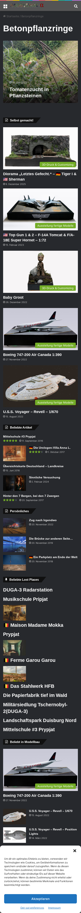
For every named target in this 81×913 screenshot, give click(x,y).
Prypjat (11, 634)
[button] (75, 851)
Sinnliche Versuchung (44, 477)
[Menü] (5, 7)
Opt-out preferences (32, 907)
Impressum (54, 907)
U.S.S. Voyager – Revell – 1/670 (30, 412)
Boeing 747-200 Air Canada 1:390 (32, 355)
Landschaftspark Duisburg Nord (39, 720)
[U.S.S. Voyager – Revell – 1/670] (14, 816)
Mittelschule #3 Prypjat (19, 436)
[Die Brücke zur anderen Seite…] (14, 544)
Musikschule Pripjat (25, 599)
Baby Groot (13, 297)
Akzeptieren (40, 899)
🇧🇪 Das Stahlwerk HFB (28, 686)
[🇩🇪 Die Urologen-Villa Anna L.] (14, 453)
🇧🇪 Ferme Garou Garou (29, 660)
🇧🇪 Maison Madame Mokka (33, 625)
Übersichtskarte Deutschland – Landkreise (33, 466)
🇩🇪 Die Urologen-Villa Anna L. (50, 447)
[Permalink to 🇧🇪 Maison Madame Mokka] (14, 619)
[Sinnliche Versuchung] (14, 483)
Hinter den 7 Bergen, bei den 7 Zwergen (31, 495)
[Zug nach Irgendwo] (14, 526)
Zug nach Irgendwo (43, 520)
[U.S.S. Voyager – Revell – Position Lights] (14, 835)
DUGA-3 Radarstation (28, 590)
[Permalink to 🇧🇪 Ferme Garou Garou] (14, 654)
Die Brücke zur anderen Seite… (51, 538)
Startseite (12, 16)
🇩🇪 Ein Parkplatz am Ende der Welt (53, 557)
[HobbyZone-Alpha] (27, 6)
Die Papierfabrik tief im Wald (35, 695)
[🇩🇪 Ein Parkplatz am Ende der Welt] (14, 563)
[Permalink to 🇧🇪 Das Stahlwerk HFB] (14, 680)
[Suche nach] (76, 7)
